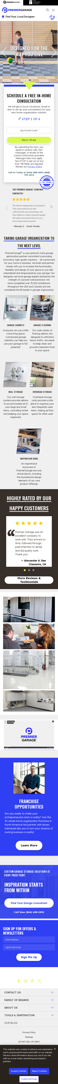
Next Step (29, 140)
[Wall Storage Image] (15, 374)
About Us (10, 1007)
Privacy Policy (35, 166)
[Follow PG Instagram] (25, 981)
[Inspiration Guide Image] (29, 441)
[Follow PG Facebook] (18, 981)
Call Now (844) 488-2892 (29, 912)
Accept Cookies (18, 1071)
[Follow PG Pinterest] (32, 981)
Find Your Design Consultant (29, 903)
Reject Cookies (39, 1071)
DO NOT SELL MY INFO (29, 1042)
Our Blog (10, 1022)
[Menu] (53, 9)
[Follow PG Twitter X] (39, 981)
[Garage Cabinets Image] (15, 308)
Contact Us (12, 992)
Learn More (29, 845)
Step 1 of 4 (31, 119)
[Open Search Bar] (47, 10)
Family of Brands (16, 1000)
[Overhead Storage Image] (42, 374)
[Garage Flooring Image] (42, 308)
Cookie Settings (29, 1079)
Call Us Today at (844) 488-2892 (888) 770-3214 (29, 173)
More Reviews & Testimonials (29, 580)
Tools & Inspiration (19, 1015)
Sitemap (29, 1037)
